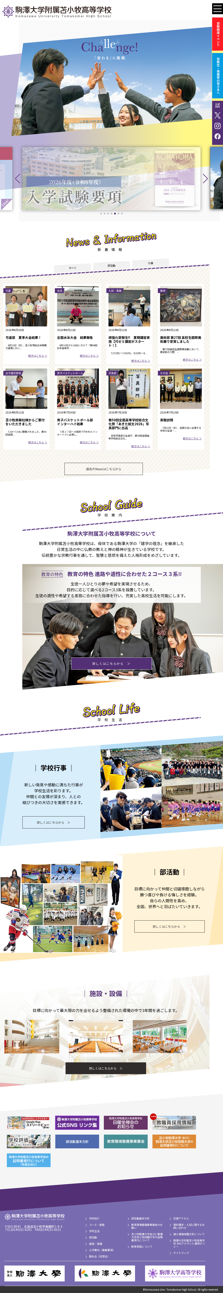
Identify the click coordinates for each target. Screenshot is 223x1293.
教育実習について (141, 1246)
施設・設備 (95, 1243)
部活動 (93, 1237)
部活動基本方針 (140, 1218)
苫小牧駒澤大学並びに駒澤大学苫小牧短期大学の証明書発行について (147, 1237)
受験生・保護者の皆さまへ (218, 75)
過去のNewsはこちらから (103, 469)
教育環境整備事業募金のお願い (147, 1226)
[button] (17, 178)
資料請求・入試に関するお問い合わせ (189, 1226)
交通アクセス (181, 1218)
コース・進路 (97, 1224)
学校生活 (94, 1231)
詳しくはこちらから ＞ (111, 663)
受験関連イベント (218, 34)
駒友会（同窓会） (99, 1256)
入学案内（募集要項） (102, 1250)
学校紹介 (94, 1218)
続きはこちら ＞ (37, 355)
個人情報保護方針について (189, 1234)
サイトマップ (181, 1253)
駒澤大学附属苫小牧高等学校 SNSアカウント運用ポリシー (189, 1243)
